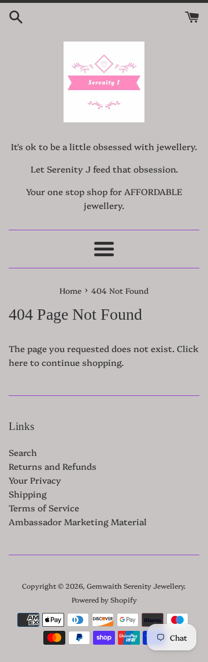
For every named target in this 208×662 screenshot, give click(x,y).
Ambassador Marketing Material (78, 521)
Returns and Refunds (52, 466)
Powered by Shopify (104, 599)
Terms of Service (44, 508)
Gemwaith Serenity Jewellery (135, 585)
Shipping (28, 494)
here (18, 362)
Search (23, 452)
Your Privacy (35, 480)
